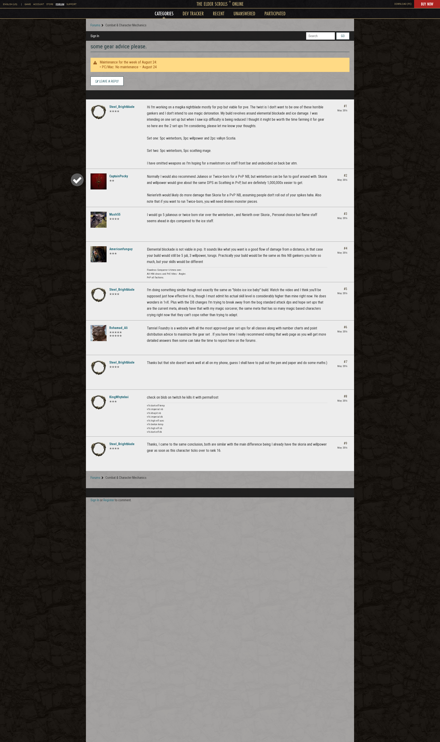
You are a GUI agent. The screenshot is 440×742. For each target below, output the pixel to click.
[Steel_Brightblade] (99, 112)
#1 (345, 106)
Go (343, 36)
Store (49, 4)
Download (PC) (403, 4)
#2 (345, 175)
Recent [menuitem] (218, 13)
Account (38, 4)
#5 (345, 289)
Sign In (95, 36)
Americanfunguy (120, 249)
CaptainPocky (118, 176)
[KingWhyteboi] (99, 402)
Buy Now (427, 4)
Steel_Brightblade (122, 107)
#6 (345, 327)
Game (28, 4)
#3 (345, 214)
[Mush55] (99, 220)
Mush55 (114, 214)
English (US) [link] (10, 4)
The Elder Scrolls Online (220, 3)
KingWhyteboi (119, 397)
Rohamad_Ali (118, 328)
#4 (345, 248)
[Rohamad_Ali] (99, 333)
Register (108, 500)
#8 (345, 396)
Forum (60, 4)
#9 (345, 443)
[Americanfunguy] (99, 254)
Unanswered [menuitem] (244, 13)
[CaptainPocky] (99, 181)
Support (71, 4)
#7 (345, 362)
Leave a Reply (109, 81)
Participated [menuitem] (275, 13)
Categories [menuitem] (164, 13)
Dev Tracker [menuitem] (193, 13)
